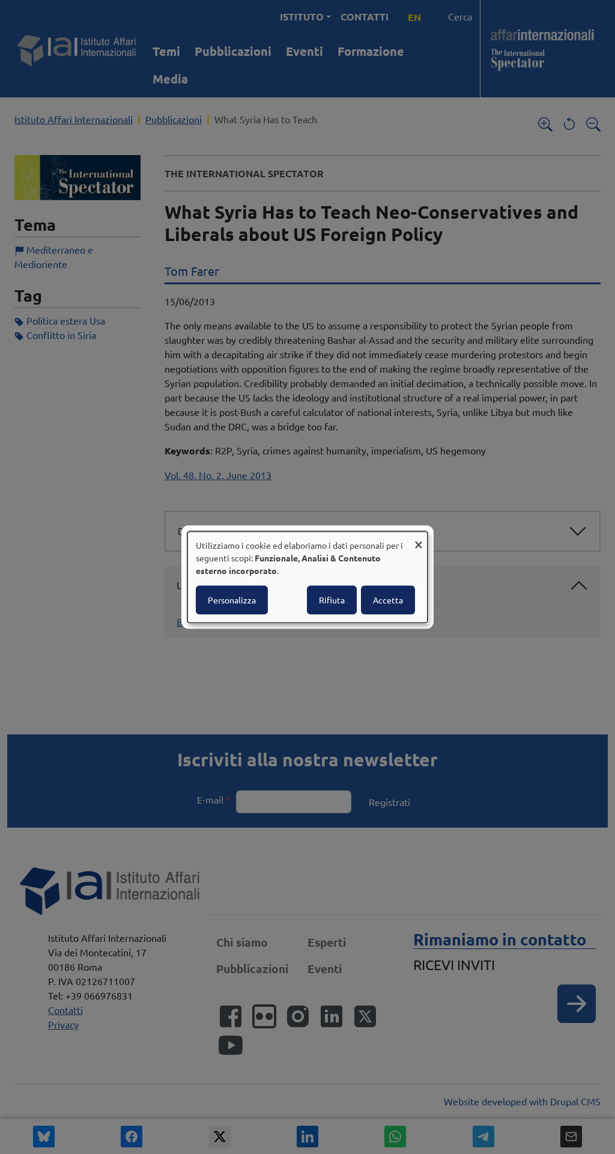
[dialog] (307, 577)
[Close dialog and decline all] (419, 538)
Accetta (388, 599)
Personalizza (232, 599)
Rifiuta (332, 599)
